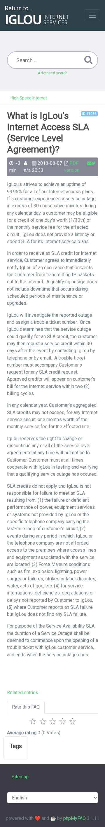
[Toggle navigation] (92, 15)
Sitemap (20, 776)
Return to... (18, 8)
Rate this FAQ (26, 707)
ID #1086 (89, 114)
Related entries (22, 692)
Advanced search (52, 73)
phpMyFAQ (74, 818)
